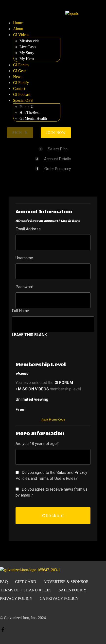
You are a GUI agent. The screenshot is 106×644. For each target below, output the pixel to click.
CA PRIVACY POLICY (59, 598)
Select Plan (58, 149)
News (17, 77)
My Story (26, 53)
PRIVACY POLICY (16, 598)
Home (18, 23)
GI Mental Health (33, 118)
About (18, 29)
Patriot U (26, 106)
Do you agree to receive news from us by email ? (52, 492)
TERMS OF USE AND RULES (26, 590)
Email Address (28, 229)
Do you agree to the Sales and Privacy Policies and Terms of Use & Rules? (51, 475)
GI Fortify (21, 82)
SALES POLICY (73, 590)
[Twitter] (79, 632)
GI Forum (21, 65)
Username (24, 258)
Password (24, 286)
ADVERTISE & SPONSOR (66, 582)
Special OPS (23, 100)
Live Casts (27, 47)
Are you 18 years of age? (37, 443)
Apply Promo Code (53, 419)
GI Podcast (21, 94)
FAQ (4, 582)
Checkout (53, 515)
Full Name (20, 310)
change (22, 374)
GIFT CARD (25, 582)
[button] (33, 13)
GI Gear (19, 71)
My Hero (26, 59)
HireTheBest (29, 112)
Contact (19, 88)
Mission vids (29, 41)
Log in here (70, 221)
